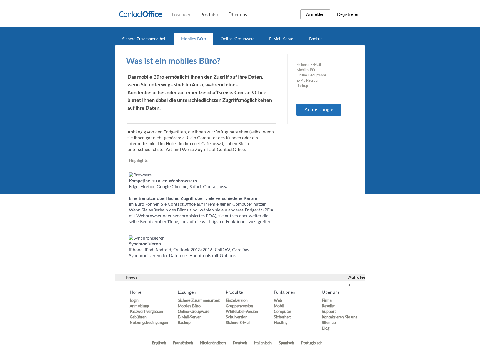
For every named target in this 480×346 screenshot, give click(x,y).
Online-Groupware (238, 39)
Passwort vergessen (146, 312)
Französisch (183, 343)
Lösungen (181, 15)
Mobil (279, 306)
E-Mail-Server (282, 39)
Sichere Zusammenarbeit (144, 39)
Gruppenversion (239, 306)
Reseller (328, 306)
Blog (325, 328)
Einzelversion (237, 301)
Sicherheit (282, 317)
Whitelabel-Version (242, 312)
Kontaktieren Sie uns (339, 317)
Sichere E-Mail (238, 323)
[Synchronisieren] (147, 238)
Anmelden (315, 14)
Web (278, 301)
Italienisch (263, 343)
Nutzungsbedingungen (149, 323)
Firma (327, 301)
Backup (315, 39)
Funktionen (284, 292)
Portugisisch (311, 343)
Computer (282, 312)
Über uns (237, 15)
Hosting (281, 323)
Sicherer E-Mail (309, 65)
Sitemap (329, 323)
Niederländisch (213, 343)
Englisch (159, 343)
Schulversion (237, 317)
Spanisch (286, 343)
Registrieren (348, 14)
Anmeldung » (318, 109)
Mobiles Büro (193, 39)
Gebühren (138, 317)
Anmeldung (139, 306)
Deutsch (240, 343)
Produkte (209, 15)
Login (134, 301)
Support (329, 312)
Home (135, 292)
